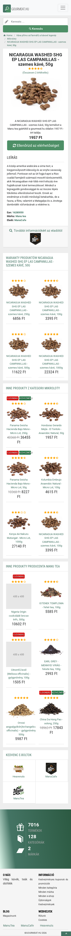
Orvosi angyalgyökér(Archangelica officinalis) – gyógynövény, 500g (21, 728)
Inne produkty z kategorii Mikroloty (33, 388)
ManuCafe (20, 220)
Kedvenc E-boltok (19, 755)
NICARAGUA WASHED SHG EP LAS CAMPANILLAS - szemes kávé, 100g (51, 308)
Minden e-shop (46, 896)
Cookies (42, 920)
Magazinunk (9, 915)
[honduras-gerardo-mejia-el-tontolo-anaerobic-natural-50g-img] (51, 414)
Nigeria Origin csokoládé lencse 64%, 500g (19, 615)
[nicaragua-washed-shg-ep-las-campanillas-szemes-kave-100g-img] (51, 291)
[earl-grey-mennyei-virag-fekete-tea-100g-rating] (51, 640)
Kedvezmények (46, 904)
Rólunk (42, 915)
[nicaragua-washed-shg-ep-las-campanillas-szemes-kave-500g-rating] (18, 334)
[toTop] (66, 933)
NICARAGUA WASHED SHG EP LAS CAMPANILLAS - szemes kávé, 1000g (51, 362)
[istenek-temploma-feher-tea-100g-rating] (51, 582)
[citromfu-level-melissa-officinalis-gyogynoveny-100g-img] (18, 654)
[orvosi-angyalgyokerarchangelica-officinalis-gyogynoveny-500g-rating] (21, 698)
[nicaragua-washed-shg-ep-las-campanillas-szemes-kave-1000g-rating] (51, 334)
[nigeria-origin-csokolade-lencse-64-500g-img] (18, 596)
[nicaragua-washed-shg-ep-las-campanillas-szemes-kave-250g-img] (18, 291)
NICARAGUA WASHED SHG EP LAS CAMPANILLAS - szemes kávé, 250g (18, 308)
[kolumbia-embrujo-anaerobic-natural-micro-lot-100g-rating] (51, 458)
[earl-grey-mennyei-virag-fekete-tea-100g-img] (51, 650)
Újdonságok (44, 900)
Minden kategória (47, 887)
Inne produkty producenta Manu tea (33, 566)
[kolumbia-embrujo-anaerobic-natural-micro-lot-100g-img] (51, 468)
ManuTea (9, 925)
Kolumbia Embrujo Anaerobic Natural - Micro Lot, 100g (51, 483)
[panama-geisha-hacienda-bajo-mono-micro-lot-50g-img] (18, 468)
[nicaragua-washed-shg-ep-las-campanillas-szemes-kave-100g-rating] (51, 281)
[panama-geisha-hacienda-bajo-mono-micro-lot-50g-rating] (18, 458)
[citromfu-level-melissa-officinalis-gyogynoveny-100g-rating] (18, 640)
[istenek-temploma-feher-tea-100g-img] (51, 592)
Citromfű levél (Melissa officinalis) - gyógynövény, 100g (19, 673)
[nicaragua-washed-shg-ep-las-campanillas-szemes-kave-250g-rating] (18, 281)
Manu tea (21, 216)
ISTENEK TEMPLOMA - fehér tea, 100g (51, 605)
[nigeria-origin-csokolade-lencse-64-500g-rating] (18, 582)
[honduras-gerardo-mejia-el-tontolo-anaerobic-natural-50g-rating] (51, 404)
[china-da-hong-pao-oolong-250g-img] (51, 708)
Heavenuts (46, 925)
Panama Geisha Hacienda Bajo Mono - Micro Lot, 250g (19, 429)
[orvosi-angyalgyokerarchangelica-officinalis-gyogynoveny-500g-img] (21, 710)
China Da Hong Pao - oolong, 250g (51, 721)
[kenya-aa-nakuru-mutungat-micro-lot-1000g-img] (18, 522)
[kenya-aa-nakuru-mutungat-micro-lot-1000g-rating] (18, 513)
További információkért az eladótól (37, 230)
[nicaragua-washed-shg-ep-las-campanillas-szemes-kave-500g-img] (18, 344)
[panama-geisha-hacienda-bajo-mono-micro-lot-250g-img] (18, 414)
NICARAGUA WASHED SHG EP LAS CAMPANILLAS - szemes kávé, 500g (18, 362)
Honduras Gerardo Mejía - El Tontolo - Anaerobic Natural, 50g (51, 429)
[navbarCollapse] (63, 8)
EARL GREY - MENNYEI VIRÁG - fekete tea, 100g (51, 665)
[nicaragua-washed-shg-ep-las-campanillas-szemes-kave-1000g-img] (51, 344)
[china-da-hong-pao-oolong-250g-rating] (51, 698)
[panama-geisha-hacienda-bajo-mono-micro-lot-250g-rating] (18, 404)
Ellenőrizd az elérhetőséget (38, 145)
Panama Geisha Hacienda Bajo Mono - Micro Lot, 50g (19, 483)
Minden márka (46, 892)
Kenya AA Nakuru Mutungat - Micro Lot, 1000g (19, 537)
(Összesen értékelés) (35, 72)
